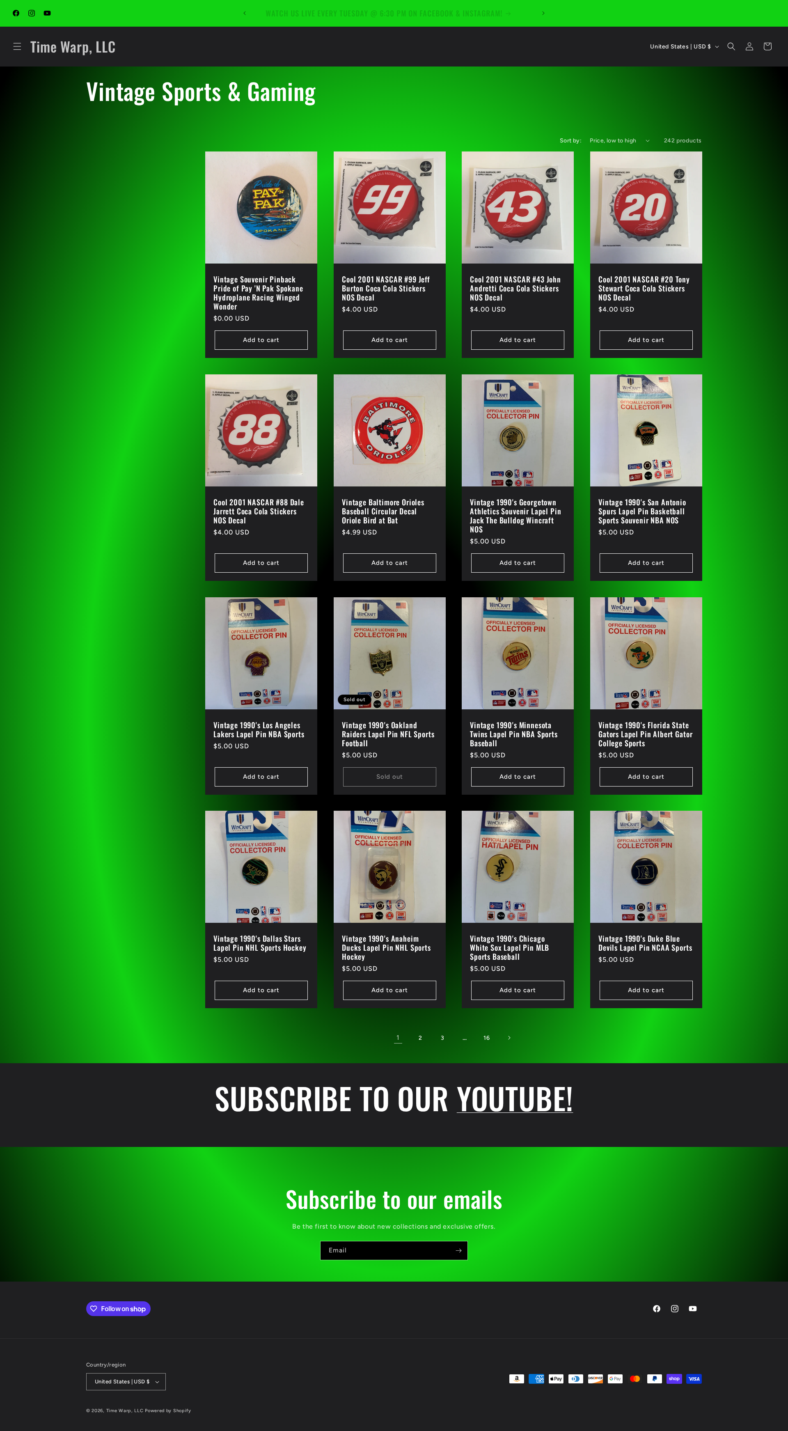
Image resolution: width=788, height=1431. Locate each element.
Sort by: (571, 140)
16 (486, 1037)
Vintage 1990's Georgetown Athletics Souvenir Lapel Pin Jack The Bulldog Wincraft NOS (515, 515)
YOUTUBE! (515, 1098)
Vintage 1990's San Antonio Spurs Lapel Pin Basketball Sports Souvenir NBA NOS (642, 510)
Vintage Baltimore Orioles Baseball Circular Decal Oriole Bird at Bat (383, 510)
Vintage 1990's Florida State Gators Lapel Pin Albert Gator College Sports (645, 733)
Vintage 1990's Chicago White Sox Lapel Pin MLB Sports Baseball (509, 947)
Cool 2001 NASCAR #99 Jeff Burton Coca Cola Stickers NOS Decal (386, 287)
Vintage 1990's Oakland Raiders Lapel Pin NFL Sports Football (388, 733)
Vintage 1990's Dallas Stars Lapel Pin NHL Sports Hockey (260, 943)
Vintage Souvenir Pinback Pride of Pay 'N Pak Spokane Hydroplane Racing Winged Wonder (258, 292)
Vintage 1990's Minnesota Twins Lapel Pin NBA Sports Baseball (514, 733)
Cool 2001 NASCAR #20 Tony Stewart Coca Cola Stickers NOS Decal (644, 287)
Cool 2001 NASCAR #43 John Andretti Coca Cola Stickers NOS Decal (515, 287)
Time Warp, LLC (125, 1410)
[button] (17, 46)
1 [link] (398, 1037)
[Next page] (509, 1038)
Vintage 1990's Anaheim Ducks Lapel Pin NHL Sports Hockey (386, 947)
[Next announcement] (543, 13)
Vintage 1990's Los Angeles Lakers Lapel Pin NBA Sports (259, 729)
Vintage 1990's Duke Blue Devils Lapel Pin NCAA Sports (645, 943)
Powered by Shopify (168, 1410)
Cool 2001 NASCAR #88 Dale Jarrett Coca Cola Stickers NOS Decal (258, 510)
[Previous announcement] (245, 13)
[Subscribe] (458, 1250)
